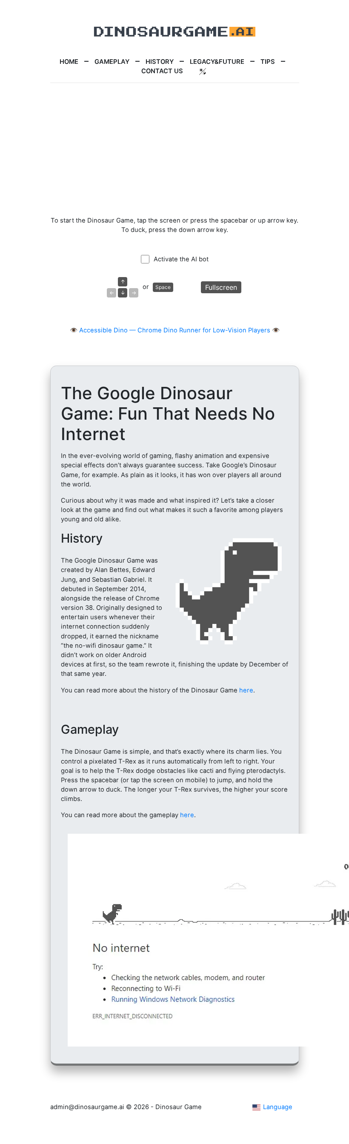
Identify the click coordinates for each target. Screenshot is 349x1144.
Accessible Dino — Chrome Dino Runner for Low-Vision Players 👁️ (179, 330)
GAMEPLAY (111, 62)
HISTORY (160, 62)
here (246, 690)
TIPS (267, 62)
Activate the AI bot (181, 259)
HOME (69, 62)
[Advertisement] (174, 149)
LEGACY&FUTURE (217, 62)
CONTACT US (162, 71)
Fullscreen (221, 287)
